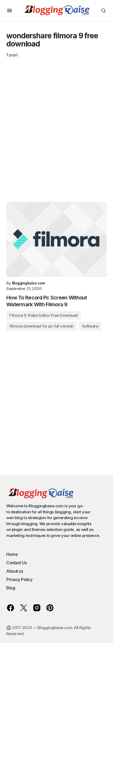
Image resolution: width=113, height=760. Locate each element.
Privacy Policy (19, 579)
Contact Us (16, 562)
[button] (9, 10)
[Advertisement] (56, 132)
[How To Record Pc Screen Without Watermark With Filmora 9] (56, 239)
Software (90, 326)
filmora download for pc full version (41, 326)
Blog (10, 587)
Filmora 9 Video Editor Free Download (43, 315)
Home (12, 554)
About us (14, 571)
